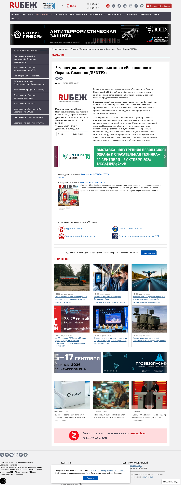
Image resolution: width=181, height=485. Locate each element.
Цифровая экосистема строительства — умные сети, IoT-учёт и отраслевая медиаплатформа (110, 341)
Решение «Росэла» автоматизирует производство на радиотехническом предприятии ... (69, 417)
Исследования (77, 14)
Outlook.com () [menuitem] (79, 134)
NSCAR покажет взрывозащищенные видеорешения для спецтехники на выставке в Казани (71, 299)
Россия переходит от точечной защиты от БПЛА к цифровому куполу (149, 339)
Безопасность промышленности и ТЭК (125, 236)
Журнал (27, 14)
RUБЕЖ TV (62, 14)
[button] (86, 43)
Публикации (96, 14)
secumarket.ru (147, 477)
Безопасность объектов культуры (29, 122)
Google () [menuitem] (62, 134)
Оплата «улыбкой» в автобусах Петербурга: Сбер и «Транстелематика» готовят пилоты (109, 299)
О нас (14, 18)
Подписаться (149, 252)
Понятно (90, 478)
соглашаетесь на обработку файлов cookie (106, 470)
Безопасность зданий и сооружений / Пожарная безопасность (25, 59)
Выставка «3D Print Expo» (92, 182)
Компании (132, 14)
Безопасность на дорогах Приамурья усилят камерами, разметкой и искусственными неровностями (149, 299)
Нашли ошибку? (170, 481)
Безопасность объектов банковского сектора (24, 96)
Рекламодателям (148, 14)
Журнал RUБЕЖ (67, 228)
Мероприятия (115, 14)
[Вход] (71, 6)
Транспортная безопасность (27, 75)
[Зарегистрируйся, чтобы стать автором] (62, 6)
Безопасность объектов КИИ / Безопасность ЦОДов (27, 110)
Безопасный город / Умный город (29, 89)
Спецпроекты (43, 14)
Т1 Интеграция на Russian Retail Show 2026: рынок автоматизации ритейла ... (109, 416)
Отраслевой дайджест (160, 6)
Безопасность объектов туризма (28, 117)
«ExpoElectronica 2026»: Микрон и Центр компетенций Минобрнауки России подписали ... (149, 417)
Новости (15, 14)
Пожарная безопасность (123, 228)
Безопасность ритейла (24, 103)
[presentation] (12, 34)
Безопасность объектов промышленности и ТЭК (25, 69)
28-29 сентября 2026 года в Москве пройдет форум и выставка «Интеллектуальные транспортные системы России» (70, 342)
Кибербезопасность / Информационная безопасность (29, 82)
